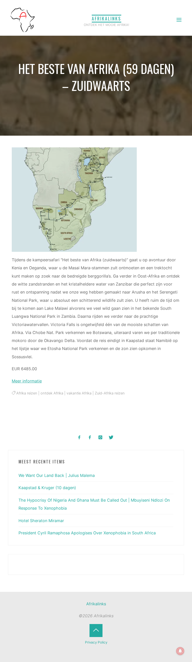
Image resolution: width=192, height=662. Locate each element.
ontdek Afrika (52, 393)
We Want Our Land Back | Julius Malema (56, 475)
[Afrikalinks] (22, 19)
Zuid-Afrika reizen (110, 393)
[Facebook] (79, 437)
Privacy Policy (96, 642)
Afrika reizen (27, 393)
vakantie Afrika (79, 393)
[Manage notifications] (180, 651)
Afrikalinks (106, 18)
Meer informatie (27, 380)
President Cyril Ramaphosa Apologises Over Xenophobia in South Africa (87, 532)
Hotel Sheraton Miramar (41, 520)
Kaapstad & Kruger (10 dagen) (47, 487)
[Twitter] (110, 437)
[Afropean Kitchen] (90, 437)
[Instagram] (100, 437)
